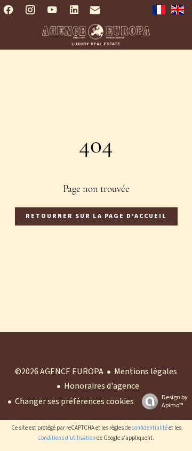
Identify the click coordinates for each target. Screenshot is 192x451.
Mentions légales (145, 371)
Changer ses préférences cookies (74, 401)
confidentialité (149, 428)
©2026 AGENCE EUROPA (59, 371)
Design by (175, 401)
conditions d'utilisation (66, 438)
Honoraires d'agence (101, 386)
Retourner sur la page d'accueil (96, 216)
